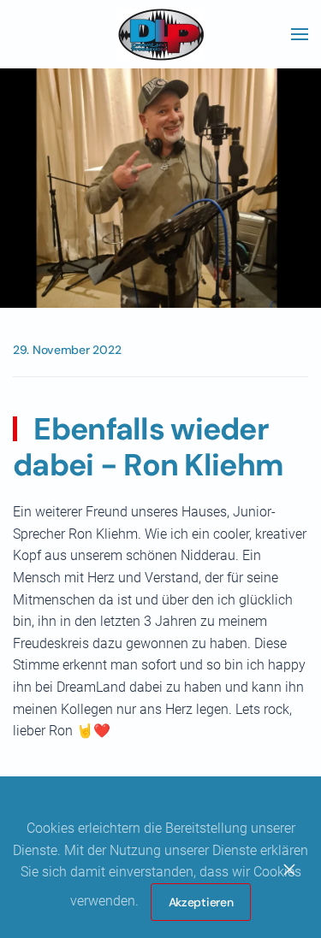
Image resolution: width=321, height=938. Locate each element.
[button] (299, 34)
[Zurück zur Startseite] (161, 34)
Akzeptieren (201, 902)
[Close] (289, 870)
